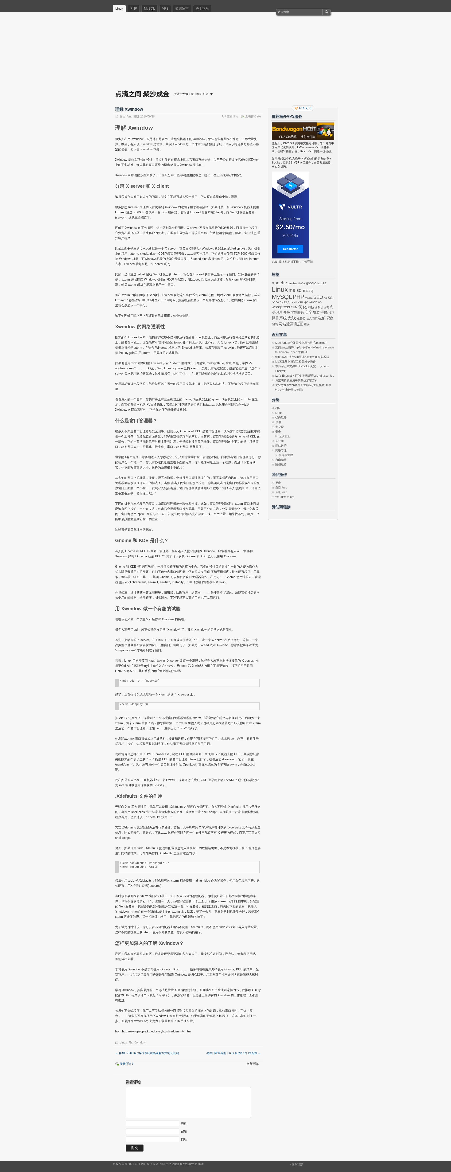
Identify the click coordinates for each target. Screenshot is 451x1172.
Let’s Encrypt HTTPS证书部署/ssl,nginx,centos (304, 375)
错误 (307, 324)
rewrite (309, 298)
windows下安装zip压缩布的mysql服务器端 (302, 357)
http (320, 283)
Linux (119, 8)
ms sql (295, 290)
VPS (165, 8)
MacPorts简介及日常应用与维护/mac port (301, 342)
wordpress (281, 307)
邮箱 (184, 1131)
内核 (310, 307)
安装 (316, 312)
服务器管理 (286, 455)
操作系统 (279, 318)
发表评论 (251, 116)
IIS (324, 283)
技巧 (331, 312)
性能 (324, 312)
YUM (294, 307)
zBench (174, 1164)
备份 (286, 312)
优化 (302, 307)
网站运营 (286, 324)
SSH (294, 302)
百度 (315, 318)
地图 (279, 312)
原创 (278, 422)
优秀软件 (281, 417)
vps (306, 302)
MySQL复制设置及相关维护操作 (295, 361)
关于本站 (202, 8)
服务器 (301, 318)
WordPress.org (284, 497)
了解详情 (307, 261)
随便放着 (281, 464)
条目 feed (281, 487)
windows (315, 302)
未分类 (279, 441)
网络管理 (281, 450)
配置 (298, 323)
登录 (278, 482)
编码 (275, 324)
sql (325, 298)
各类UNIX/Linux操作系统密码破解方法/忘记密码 (147, 1053)
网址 (184, 1139)
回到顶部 (297, 1164)
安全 (308, 312)
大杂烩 (279, 427)
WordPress (190, 1164)
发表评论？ (127, 1063)
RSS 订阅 (305, 108)
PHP (133, 8)
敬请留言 (182, 8)
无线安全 (284, 436)
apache (279, 282)
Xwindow (140, 1042)
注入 (309, 318)
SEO (318, 297)
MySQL (149, 8)
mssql (308, 290)
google (311, 283)
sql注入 (285, 302)
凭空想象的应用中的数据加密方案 (296, 380)
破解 (322, 318)
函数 (317, 307)
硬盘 (330, 318)
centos (293, 283)
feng (129, 116)
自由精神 (281, 459)
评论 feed (281, 492)
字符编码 (297, 312)
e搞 (277, 408)
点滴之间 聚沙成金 (142, 93)
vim (300, 302)
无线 (292, 318)
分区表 (325, 307)
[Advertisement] (225, 54)
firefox (301, 283)
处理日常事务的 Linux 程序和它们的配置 (233, 1053)
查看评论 (232, 116)
